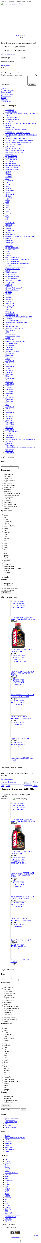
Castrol (7, 192)
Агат (7, 221)
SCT (7, 179)
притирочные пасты (12, 269)
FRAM (7, 368)
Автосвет (8, 171)
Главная (4, 88)
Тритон (8, 228)
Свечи (7, 1145)
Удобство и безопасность (14, 144)
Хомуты (8, 295)
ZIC (6, 219)
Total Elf (8, 1209)
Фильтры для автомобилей (15, 341)
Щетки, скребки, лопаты (14, 152)
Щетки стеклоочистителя (14, 150)
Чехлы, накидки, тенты (13, 148)
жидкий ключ (10, 250)
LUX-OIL (8, 386)
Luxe (7, 202)
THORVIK (9, 286)
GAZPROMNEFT (11, 1173)
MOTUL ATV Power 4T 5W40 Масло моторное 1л (21, 650)
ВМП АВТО (10, 223)
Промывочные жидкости (14, 328)
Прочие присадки (11, 315)
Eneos (7, 1165)
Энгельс (8, 188)
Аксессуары (9, 1149)
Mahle (7, 395)
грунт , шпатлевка (12, 248)
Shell (7, 211)
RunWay (8, 209)
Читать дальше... (7, 779)
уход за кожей (10, 274)
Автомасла (9, 154)
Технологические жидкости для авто (18, 317)
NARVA (8, 173)
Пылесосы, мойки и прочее (15, 138)
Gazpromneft (9, 194)
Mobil (7, 204)
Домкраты (9, 121)
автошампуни (10, 234)
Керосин (8, 324)
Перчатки (8, 292)
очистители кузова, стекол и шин (17, 259)
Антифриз (9, 318)
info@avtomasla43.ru (8, 54)
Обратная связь (6, 101)
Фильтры (8, 1141)
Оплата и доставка (7, 90)
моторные (9, 161)
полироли (9, 265)
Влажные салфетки (12, 119)
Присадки (9, 299)
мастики (8, 253)
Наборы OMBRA (11, 290)
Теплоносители (11, 334)
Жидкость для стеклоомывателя (16, 322)
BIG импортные (11, 343)
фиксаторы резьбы (12, 276)
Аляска (8, 311)
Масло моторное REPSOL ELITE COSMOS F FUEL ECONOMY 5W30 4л (22, 673)
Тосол (7, 338)
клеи (7, 251)
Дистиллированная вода (14, 320)
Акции (3, 98)
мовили (8, 255)
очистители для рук (12, 257)
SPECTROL (9, 424)
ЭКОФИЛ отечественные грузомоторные (20, 439)
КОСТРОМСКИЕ (11, 431)
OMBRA (8, 284)
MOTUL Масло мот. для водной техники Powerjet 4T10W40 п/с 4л (23, 618)
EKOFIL (8, 1163)
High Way (8, 1175)
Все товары (9, 110)
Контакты (4, 100)
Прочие (8, 227)
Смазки (7, 1140)
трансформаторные (12, 169)
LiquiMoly (9, 198)
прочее (7, 271)
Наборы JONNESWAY (13, 288)
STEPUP (8, 213)
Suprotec (8, 215)
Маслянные (9, 363)
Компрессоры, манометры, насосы (17, 133)
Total (7, 217)
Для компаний (6, 92)
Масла (7, 1136)
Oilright (7, 1196)
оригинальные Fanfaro (13, 165)
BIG (6, 1159)
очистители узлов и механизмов (17, 263)
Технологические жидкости (15, 1138)
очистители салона (12, 261)
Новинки (8, 297)
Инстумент (9, 1147)
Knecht (7, 376)
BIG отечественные (12, 351)
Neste (7, 207)
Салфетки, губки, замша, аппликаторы (19, 140)
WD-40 (8, 232)
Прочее (8, 294)
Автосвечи (9, 181)
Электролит (9, 340)
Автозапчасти (6, 96)
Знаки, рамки (10, 127)
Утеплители (9, 146)
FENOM (8, 301)
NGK (7, 186)
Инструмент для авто (13, 280)
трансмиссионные (12, 167)
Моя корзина (20, 36)
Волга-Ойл (9, 1213)
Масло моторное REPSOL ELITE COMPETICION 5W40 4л (22, 696)
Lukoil (7, 200)
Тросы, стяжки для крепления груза (18, 142)
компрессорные (11, 159)
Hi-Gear (8, 196)
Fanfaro (7, 1167)
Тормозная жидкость (12, 336)
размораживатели (11, 273)
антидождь (9, 240)
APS (7, 182)
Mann (7, 405)
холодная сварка (11, 278)
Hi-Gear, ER (9, 303)
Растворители (10, 330)
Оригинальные (10, 1217)
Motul (7, 205)
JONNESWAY (10, 282)
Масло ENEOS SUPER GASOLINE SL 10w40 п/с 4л (21, 717)
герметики (9, 246)
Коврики (8, 131)
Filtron (7, 359)
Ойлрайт (8, 225)
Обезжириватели (11, 326)
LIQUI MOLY (10, 305)
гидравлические (11, 156)
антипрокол (9, 242)
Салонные (9, 364)
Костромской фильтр (12, 1215)
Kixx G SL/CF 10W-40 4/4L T (21, 738)
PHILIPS (8, 177)
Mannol (7, 1188)
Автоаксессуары (11, 112)
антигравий (9, 238)
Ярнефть (8, 1221)
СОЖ (7, 332)
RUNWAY (9, 307)
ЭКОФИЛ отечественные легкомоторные (20, 447)
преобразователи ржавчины (15, 267)
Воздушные (9, 345)
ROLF (7, 1199)
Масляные (9, 347)
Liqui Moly (9, 1180)
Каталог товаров (7, 94)
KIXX (7, 1176)
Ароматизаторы (11, 117)
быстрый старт (10, 244)
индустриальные (11, 158)
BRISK (8, 184)
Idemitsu (8, 1198)
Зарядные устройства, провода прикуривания (21, 123)
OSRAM (8, 175)
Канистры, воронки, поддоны (16, 129)
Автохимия (9, 230)
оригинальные (10, 163)
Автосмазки (9, 190)
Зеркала (8, 125)
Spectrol (8, 1205)
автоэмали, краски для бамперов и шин (19, 236)
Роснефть (8, 1219)
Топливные (9, 349)
